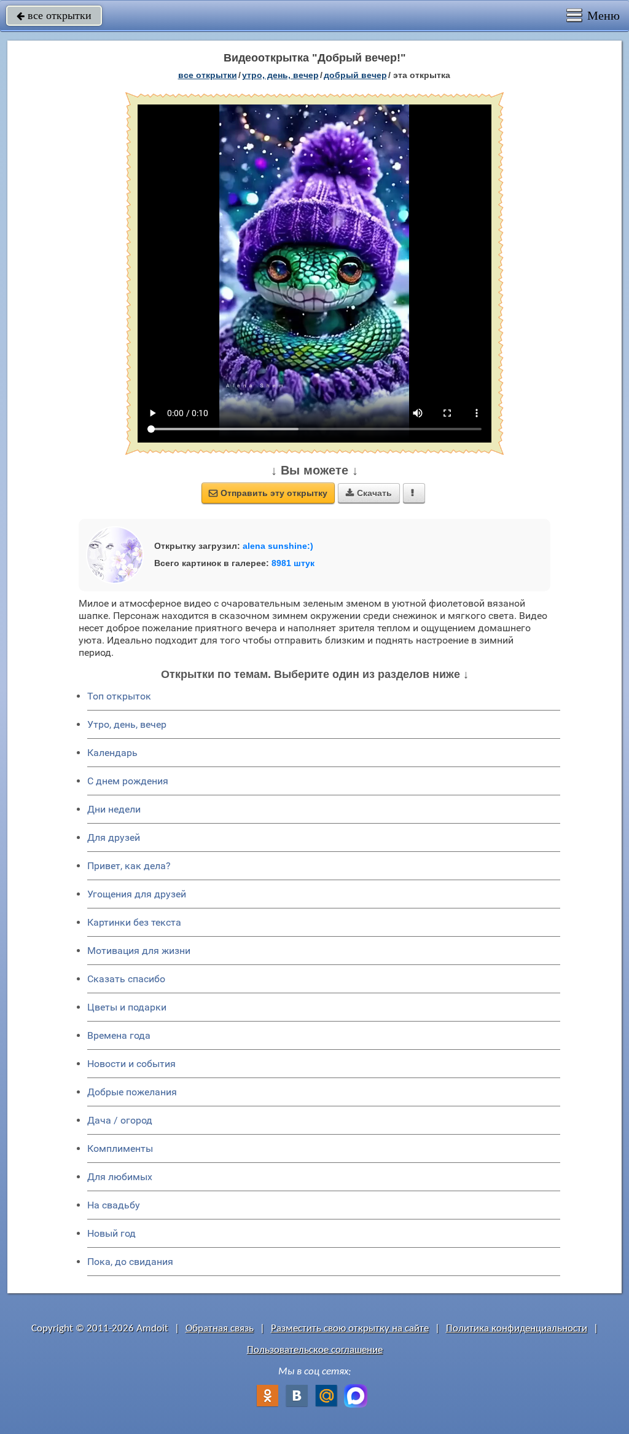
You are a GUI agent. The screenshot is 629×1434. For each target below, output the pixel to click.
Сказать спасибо (126, 979)
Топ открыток (119, 696)
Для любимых (119, 1177)
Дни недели (114, 809)
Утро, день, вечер (126, 724)
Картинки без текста (134, 922)
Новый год (111, 1233)
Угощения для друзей (136, 894)
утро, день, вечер (280, 75)
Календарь (112, 752)
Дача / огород (119, 1120)
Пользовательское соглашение (315, 1350)
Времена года (118, 1035)
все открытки (54, 15)
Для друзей (113, 837)
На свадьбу (113, 1205)
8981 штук (293, 563)
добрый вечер (355, 75)
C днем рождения (127, 781)
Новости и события (131, 1064)
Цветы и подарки (126, 1007)
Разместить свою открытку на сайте (350, 1328)
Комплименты (120, 1148)
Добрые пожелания (132, 1092)
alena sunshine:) (278, 546)
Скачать (369, 493)
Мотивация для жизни (138, 950)
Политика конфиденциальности (516, 1328)
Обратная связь (220, 1328)
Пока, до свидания (130, 1261)
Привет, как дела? (129, 866)
